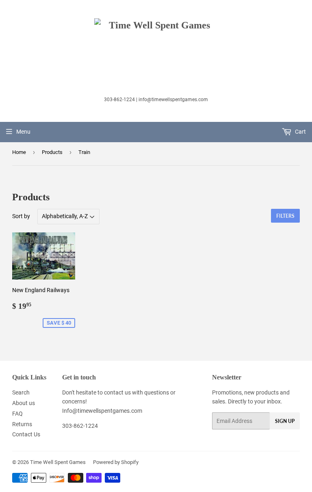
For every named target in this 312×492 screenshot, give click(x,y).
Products (52, 152)
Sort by (21, 216)
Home (19, 152)
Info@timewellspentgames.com (102, 410)
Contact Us (26, 434)
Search (21, 392)
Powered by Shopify (116, 462)
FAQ (17, 413)
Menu (23, 131)
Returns (22, 424)
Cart (300, 131)
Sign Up (285, 421)
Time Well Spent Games (58, 462)
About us (23, 403)
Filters (285, 216)
